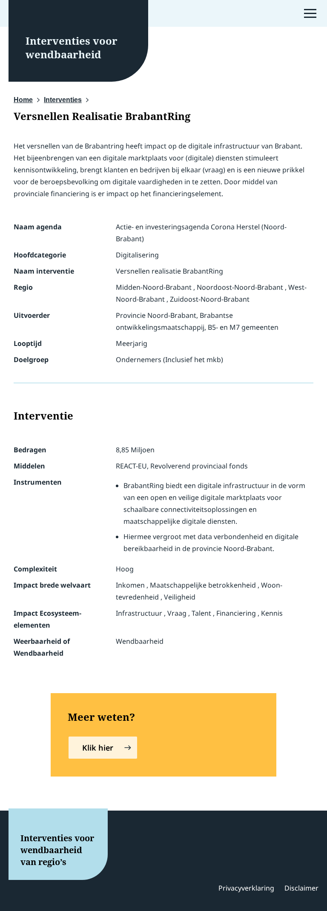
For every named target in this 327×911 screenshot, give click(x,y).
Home (23, 99)
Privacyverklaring (246, 888)
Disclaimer (301, 888)
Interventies (63, 99)
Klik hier (97, 748)
